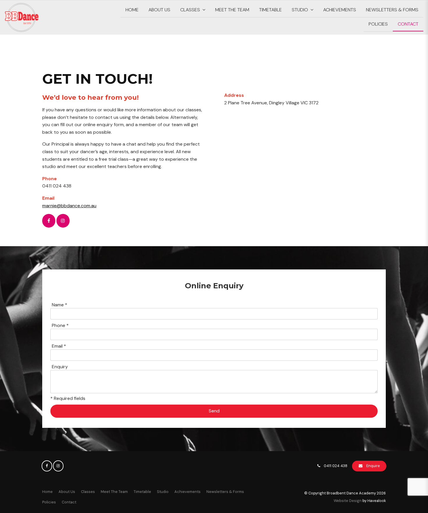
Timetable (270, 10)
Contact (408, 24)
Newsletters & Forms (392, 10)
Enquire (373, 465)
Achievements (339, 10)
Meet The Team (232, 10)
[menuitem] (47, 492)
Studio (300, 10)
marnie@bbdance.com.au (69, 206)
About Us (159, 10)
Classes (190, 10)
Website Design (348, 500)
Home (132, 10)
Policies (378, 24)
